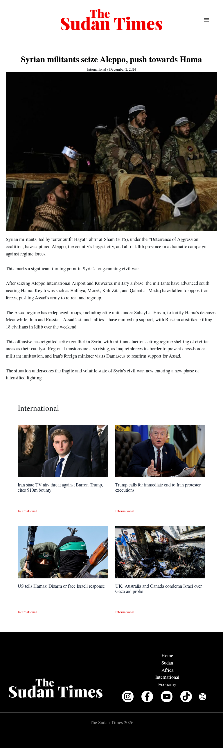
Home (167, 655)
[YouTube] (166, 696)
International (96, 69)
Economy (167, 684)
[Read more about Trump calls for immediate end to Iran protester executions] (160, 450)
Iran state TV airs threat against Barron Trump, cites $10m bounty (60, 487)
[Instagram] (128, 696)
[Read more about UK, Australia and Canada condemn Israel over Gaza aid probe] (160, 551)
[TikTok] (186, 696)
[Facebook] (147, 696)
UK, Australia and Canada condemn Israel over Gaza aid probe (158, 588)
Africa (167, 670)
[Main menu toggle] (206, 19)
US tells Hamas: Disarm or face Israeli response (61, 586)
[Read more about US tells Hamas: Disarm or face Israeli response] (63, 551)
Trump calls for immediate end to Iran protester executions (158, 487)
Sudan (167, 663)
